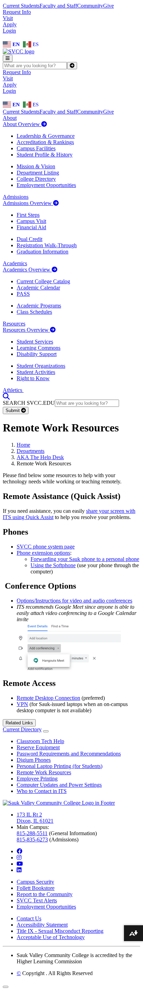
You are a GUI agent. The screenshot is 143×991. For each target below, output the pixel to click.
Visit (8, 18)
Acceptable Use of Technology (51, 937)
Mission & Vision (36, 166)
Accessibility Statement (42, 925)
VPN (22, 704)
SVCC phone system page (46, 547)
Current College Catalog (43, 281)
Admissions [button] (15, 197)
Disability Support (37, 354)
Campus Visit (31, 221)
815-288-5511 (32, 833)
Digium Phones (34, 760)
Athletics (13, 390)
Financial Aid (31, 227)
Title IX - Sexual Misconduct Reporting (60, 931)
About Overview (22, 124)
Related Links (19, 722)
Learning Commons (38, 348)
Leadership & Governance (46, 136)
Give (108, 6)
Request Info (17, 12)
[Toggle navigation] (7, 58)
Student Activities (36, 372)
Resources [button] (14, 324)
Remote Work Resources (44, 772)
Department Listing (38, 173)
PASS (23, 294)
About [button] (10, 118)
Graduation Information (42, 252)
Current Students (21, 6)
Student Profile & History (45, 155)
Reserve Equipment (38, 747)
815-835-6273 (32, 839)
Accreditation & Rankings (45, 142)
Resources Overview (26, 330)
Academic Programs (39, 306)
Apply (10, 24)
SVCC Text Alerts (37, 900)
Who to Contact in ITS (42, 791)
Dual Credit (29, 239)
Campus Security (35, 882)
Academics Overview (27, 270)
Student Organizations (41, 366)
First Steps (28, 215)
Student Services (35, 342)
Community (90, 6)
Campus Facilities (36, 148)
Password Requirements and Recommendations (69, 754)
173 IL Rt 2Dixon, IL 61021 (35, 818)
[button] (6, 396)
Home (23, 445)
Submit (13, 410)
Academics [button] (15, 263)
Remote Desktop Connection (48, 698)
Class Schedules (34, 312)
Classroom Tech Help (40, 741)
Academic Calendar (38, 288)
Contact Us (29, 918)
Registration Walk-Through (47, 245)
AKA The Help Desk (40, 457)
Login (9, 31)
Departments (30, 451)
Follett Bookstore (35, 888)
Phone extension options (43, 553)
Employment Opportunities (46, 185)
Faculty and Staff (58, 6)
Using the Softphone (53, 565)
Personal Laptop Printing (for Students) (59, 766)
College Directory (36, 179)
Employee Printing (37, 779)
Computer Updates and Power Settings (59, 785)
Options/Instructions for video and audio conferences (74, 601)
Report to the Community (45, 894)
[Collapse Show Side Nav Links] (46, 731)
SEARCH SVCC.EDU (29, 403)
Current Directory (22, 729)
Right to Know (33, 378)
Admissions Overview (28, 203)
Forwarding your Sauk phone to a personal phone (85, 559)
